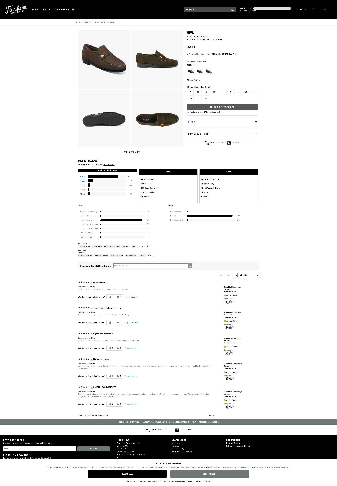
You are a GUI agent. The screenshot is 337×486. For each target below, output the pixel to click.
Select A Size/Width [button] (222, 107)
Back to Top (103, 415)
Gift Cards (122, 448)
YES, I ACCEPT (210, 473)
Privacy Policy (233, 443)
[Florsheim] (229, 302)
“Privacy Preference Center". (176, 481)
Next (211, 415)
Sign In (242, 8)
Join (250, 8)
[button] (35, 9)
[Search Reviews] (190, 265)
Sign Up (93, 448)
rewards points (213, 112)
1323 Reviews (204, 39)
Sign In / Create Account (129, 443)
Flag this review (131, 297)
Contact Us (122, 445)
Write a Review (217, 39)
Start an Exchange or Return (131, 454)
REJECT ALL (127, 473)
